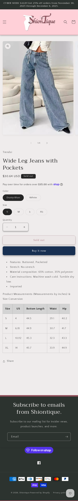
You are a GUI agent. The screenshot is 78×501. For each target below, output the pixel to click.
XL (43, 212)
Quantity (7, 220)
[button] (5, 22)
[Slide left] (31, 143)
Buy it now (39, 250)
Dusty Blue (15, 198)
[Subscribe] (67, 436)
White (35, 198)
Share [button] (10, 361)
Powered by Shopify (40, 493)
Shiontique (24, 493)
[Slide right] (47, 143)
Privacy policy (60, 493)
